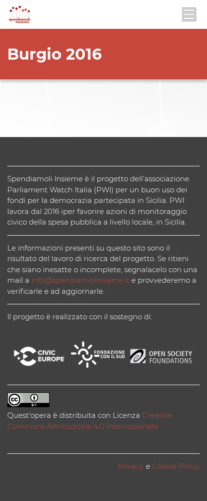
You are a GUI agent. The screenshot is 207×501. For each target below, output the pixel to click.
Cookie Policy (176, 466)
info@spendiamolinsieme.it (80, 280)
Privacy (131, 466)
